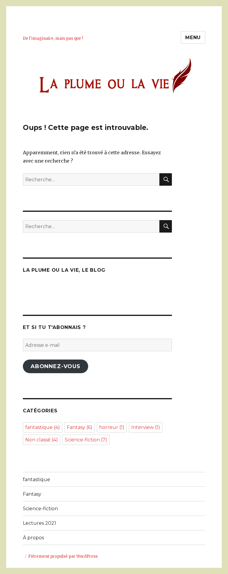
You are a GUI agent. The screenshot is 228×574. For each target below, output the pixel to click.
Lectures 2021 (39, 523)
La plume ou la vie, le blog (64, 270)
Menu (193, 37)
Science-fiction (86, 440)
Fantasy (79, 427)
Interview (145, 427)
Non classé (41, 440)
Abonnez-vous (55, 366)
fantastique (42, 427)
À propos (33, 537)
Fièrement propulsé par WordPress (63, 556)
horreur (111, 427)
